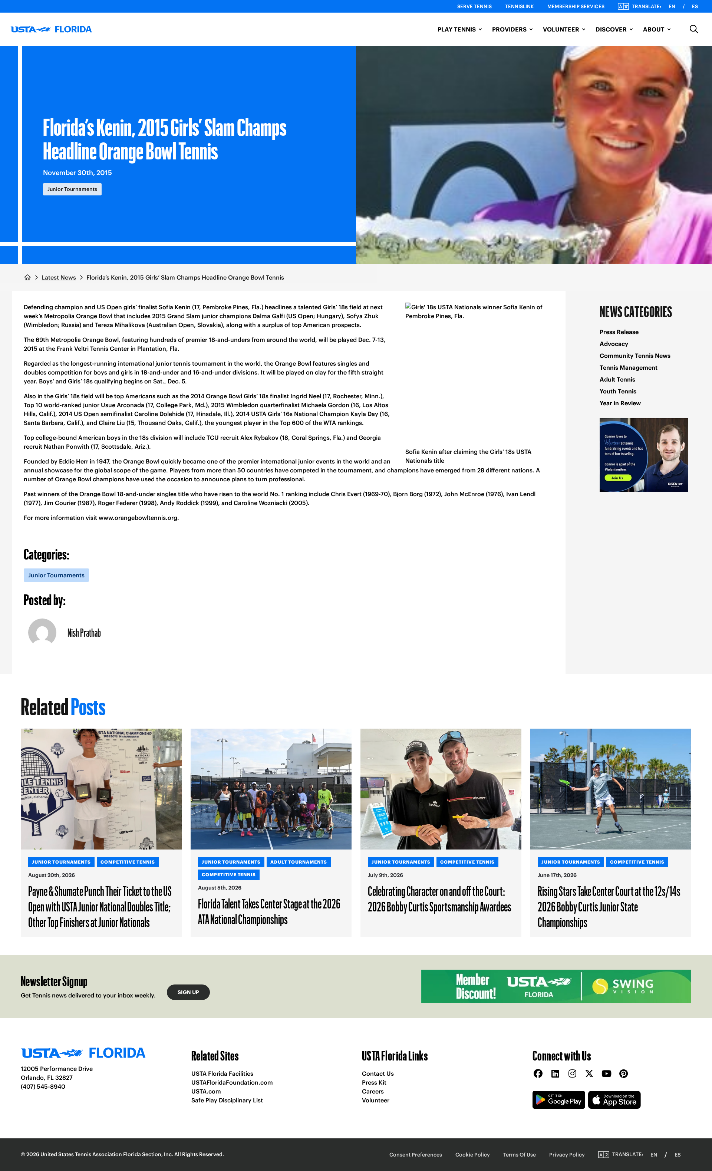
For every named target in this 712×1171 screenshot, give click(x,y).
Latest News (59, 277)
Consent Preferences (415, 1154)
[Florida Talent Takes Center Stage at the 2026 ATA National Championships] (271, 789)
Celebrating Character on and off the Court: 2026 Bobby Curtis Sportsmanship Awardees (439, 898)
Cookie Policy (472, 1154)
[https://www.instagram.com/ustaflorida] (572, 1074)
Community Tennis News (635, 355)
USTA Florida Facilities (222, 1073)
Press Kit (374, 1082)
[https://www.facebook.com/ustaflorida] (538, 1074)
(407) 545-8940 (43, 1086)
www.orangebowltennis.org (138, 517)
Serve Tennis (474, 6)
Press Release (619, 332)
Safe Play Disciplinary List (227, 1100)
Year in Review (620, 403)
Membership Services (575, 6)
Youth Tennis (618, 391)
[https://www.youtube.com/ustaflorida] (606, 1074)
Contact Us (378, 1073)
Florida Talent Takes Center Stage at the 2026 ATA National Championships (269, 911)
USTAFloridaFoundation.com (232, 1082)
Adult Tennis (617, 379)
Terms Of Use (519, 1154)
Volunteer (375, 1100)
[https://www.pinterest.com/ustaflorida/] (623, 1074)
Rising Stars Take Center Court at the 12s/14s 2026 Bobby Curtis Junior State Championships (609, 906)
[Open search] (694, 29)
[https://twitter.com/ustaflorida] (589, 1074)
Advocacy (614, 343)
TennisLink (519, 6)
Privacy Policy (567, 1154)
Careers (373, 1091)
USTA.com (206, 1091)
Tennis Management (628, 367)
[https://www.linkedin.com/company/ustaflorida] (555, 1074)
